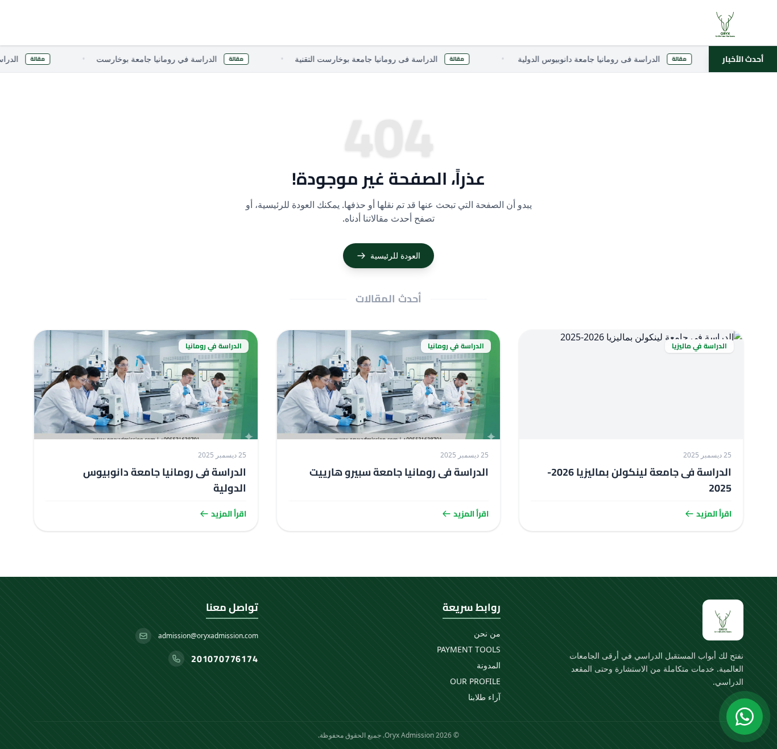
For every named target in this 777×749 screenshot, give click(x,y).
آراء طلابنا (484, 697)
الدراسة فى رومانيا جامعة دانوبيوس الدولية (164, 480)
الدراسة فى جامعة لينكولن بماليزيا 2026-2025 (639, 480)
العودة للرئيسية (395, 255)
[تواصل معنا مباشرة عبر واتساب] (744, 716)
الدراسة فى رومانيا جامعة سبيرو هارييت (399, 472)
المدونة (489, 665)
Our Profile (475, 681)
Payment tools (469, 649)
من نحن (487, 633)
